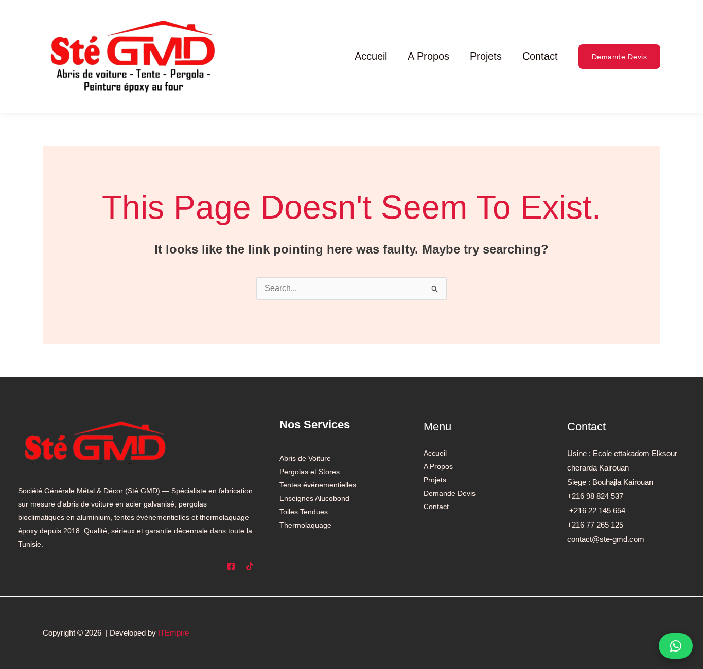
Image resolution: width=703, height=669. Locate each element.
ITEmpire (173, 632)
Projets (486, 56)
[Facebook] (231, 566)
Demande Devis (450, 493)
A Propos (428, 56)
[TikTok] (249, 566)
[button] (619, 56)
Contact (540, 56)
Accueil (371, 56)
